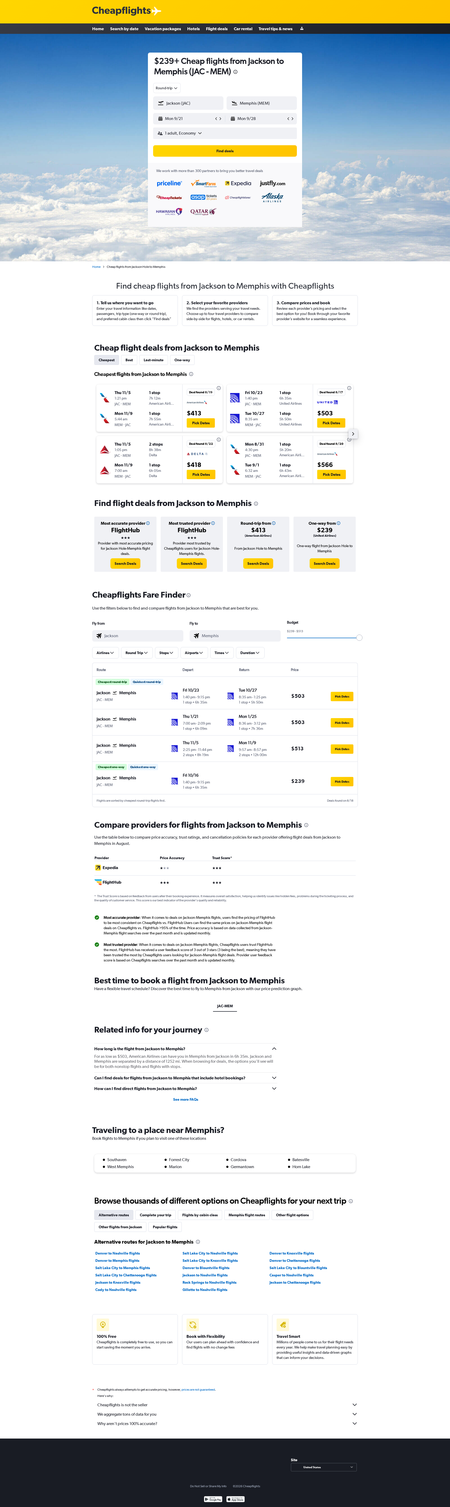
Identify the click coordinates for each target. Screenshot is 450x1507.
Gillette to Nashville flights (205, 1290)
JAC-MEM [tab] (225, 1006)
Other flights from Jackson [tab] (120, 1227)
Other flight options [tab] (292, 1215)
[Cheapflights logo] (121, 11)
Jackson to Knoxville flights (117, 1282)
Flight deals (217, 28)
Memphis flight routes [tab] (247, 1215)
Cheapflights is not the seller (122, 1404)
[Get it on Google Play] (213, 1500)
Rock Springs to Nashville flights (209, 1282)
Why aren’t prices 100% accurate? (127, 1423)
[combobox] (167, 88)
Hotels (193, 28)
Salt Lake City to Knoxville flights (210, 1260)
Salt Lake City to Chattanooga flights (126, 1275)
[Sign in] (302, 28)
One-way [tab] (182, 360)
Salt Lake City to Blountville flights (298, 1268)
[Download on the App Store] (235, 1500)
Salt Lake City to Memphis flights (122, 1268)
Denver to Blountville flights (206, 1268)
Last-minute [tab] (154, 360)
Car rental (243, 28)
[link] (125, 563)
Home (98, 28)
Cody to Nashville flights (115, 1290)
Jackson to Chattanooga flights (295, 1282)
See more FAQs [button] (185, 1099)
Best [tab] (129, 360)
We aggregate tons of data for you (127, 1414)
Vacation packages (163, 28)
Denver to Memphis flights (117, 1260)
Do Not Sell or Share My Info (208, 1486)
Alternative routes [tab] (114, 1215)
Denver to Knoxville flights (292, 1253)
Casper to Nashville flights (292, 1275)
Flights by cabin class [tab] (200, 1215)
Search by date (124, 28)
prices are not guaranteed (198, 1389)
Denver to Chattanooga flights (295, 1260)
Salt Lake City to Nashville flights (210, 1253)
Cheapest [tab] (107, 360)
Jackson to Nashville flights (205, 1275)
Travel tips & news (275, 28)
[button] (235, 72)
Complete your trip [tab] (155, 1215)
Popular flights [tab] (165, 1227)
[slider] (359, 638)
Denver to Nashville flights (117, 1253)
